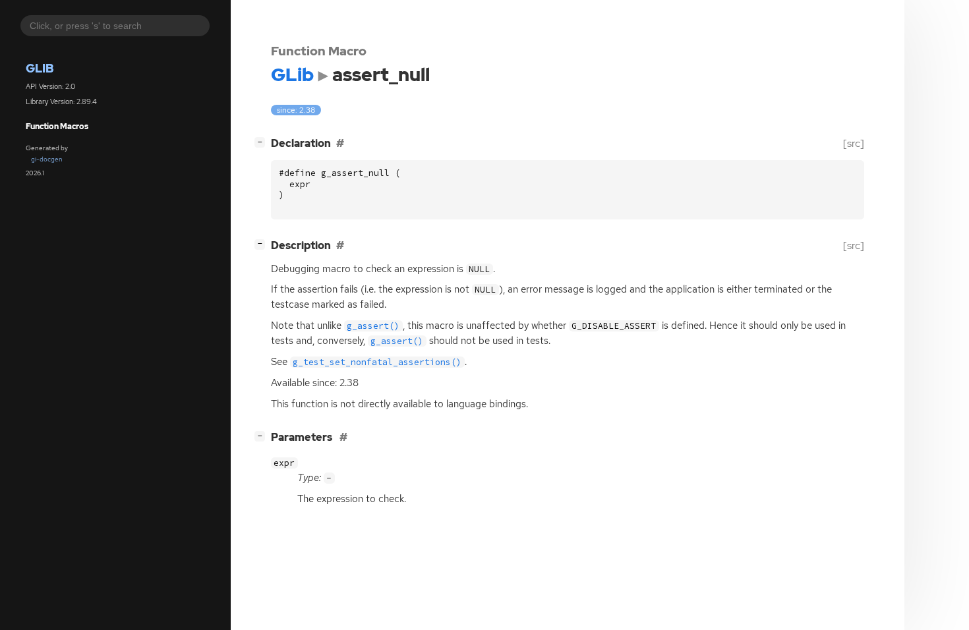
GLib (40, 68)
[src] (853, 143)
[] (262, 141)
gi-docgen (47, 159)
